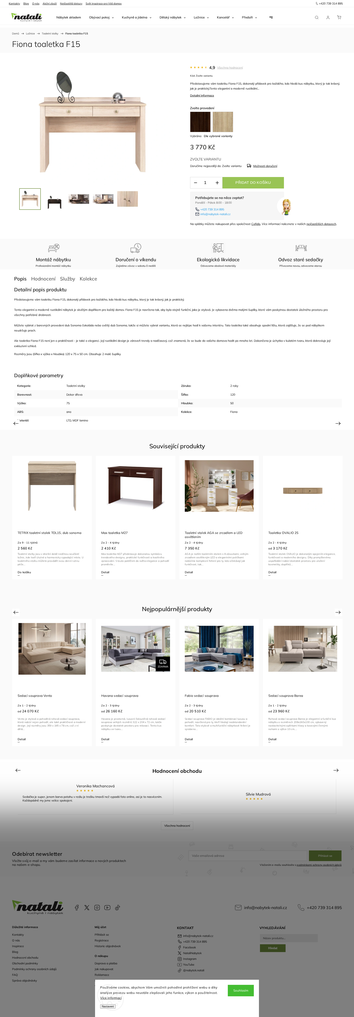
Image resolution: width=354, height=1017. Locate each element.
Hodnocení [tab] (43, 279)
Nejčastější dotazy (71, 3)
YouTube (107, 908)
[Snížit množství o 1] (195, 182)
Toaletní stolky (75, 386)
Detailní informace (202, 95)
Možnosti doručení (265, 166)
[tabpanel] (52, 517)
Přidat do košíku (253, 182)
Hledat (272, 948)
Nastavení (108, 1006)
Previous (16, 423)
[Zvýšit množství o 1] (217, 182)
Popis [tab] (20, 279)
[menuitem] (68, 17)
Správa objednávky (24, 980)
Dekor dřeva (74, 394)
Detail (105, 572)
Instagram (97, 908)
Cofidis (255, 224)
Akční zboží (50, 3)
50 (232, 403)
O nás (35, 3)
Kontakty (14, 3)
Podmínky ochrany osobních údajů (34, 969)
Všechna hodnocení (230, 67)
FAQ (15, 975)
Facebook (77, 908)
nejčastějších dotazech (321, 224)
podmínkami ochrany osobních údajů (319, 864)
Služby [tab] (67, 279)
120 (232, 394)
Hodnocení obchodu (25, 957)
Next (339, 423)
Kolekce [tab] (88, 279)
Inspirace (18, 946)
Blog (26, 3)
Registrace (102, 940)
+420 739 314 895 (212, 209)
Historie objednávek (108, 946)
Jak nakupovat (104, 969)
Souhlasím (240, 990)
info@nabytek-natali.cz (215, 214)
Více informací (111, 998)
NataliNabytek (87, 908)
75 (68, 403)
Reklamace (102, 975)
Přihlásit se (325, 855)
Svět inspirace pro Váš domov (104, 3)
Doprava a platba (106, 963)
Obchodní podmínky (25, 963)
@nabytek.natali (118, 908)
